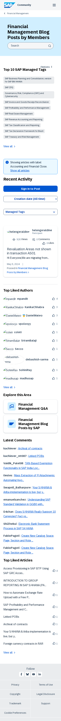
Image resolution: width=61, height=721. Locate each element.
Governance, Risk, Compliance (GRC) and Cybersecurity (24, 95)
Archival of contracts (30, 448)
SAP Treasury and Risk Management (22, 137)
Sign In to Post (30, 188)
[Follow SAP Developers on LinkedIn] (39, 674)
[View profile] (18, 231)
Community (24, 5)
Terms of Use (46, 684)
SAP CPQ (9, 87)
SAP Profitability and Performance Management (27, 108)
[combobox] (30, 45)
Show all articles (19, 170)
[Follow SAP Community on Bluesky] (27, 674)
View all (8, 146)
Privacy (15, 684)
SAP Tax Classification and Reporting (22, 125)
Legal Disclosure (46, 694)
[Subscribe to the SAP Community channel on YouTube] (33, 674)
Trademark (15, 703)
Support (45, 703)
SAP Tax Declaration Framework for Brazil (24, 131)
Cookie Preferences (15, 712)
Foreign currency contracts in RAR (23, 643)
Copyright (15, 694)
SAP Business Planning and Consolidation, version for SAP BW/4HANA (28, 80)
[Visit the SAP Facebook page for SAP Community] (21, 674)
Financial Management (18, 13)
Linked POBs (36, 456)
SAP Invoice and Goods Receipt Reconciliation (27, 102)
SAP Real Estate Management (19, 114)
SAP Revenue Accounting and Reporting (23, 119)
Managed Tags (15, 211)
